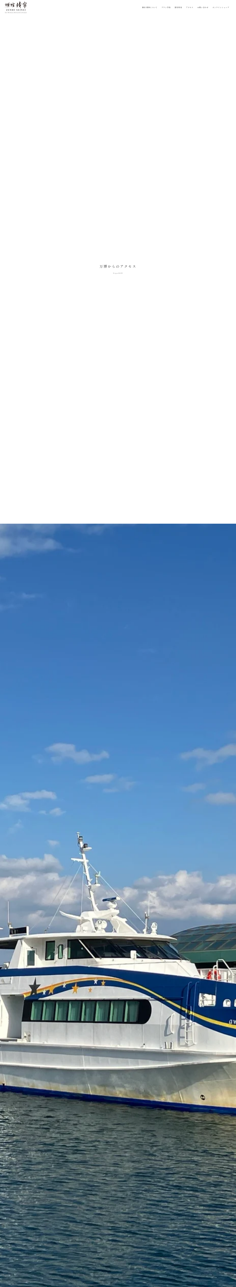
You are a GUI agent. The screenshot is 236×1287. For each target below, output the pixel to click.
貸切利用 (178, 7)
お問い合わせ (202, 7)
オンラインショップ (220, 7)
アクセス (189, 7)
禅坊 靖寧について (149, 7)
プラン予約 (166, 7)
